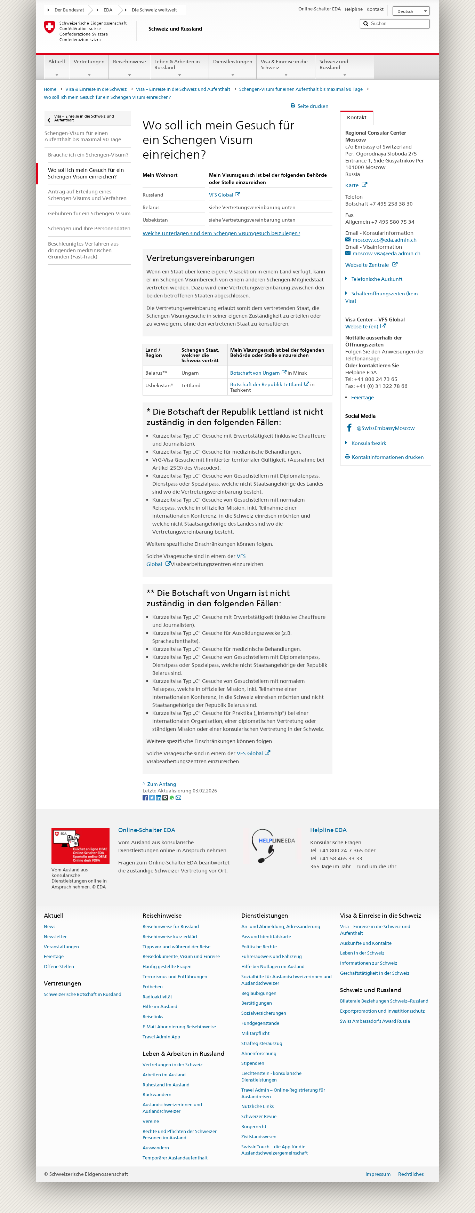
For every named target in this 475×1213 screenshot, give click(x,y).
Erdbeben (153, 986)
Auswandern (156, 1148)
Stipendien (252, 1063)
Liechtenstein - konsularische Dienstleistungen (271, 1077)
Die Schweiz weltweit (154, 10)
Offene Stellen (59, 966)
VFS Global (221, 195)
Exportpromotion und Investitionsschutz (382, 1011)
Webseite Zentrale (367, 265)
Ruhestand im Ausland (166, 1084)
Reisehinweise (129, 61)
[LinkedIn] (159, 797)
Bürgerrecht (253, 1126)
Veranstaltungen (61, 946)
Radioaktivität (157, 996)
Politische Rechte (259, 946)
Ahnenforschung (258, 1053)
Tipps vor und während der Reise (176, 946)
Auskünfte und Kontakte (366, 943)
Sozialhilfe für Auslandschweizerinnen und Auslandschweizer (286, 980)
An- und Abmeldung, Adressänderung (280, 926)
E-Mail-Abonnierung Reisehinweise (179, 1026)
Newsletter (55, 936)
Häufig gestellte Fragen (167, 966)
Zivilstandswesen (258, 1136)
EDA (108, 10)
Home (50, 89)
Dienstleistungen (232, 61)
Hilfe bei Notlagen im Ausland (273, 966)
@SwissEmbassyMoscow (385, 428)
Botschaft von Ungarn (255, 373)
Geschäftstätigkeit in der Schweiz (375, 973)
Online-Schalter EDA (146, 830)
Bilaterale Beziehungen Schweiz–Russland (384, 1001)
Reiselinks (153, 1017)
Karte (352, 185)
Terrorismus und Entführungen (175, 976)
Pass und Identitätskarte (266, 936)
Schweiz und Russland (334, 64)
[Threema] (165, 797)
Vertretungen (89, 61)
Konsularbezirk (368, 443)
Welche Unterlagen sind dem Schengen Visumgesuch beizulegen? (221, 233)
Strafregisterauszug (261, 1043)
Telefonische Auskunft (376, 279)
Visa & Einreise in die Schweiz (284, 64)
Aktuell (56, 61)
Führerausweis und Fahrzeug (271, 956)
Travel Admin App (161, 1036)
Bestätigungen (256, 1003)
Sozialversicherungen (263, 1013)
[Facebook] (146, 797)
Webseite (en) (361, 326)
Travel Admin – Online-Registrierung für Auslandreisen (283, 1093)
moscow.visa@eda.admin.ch (386, 253)
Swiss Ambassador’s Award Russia (375, 1021)
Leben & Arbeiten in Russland (177, 64)
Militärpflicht (255, 1033)
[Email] (178, 797)
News (49, 926)
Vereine (151, 1121)
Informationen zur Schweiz (368, 963)
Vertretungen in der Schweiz (173, 1064)
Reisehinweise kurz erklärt (170, 936)
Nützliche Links (257, 1106)
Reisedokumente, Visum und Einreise (181, 956)
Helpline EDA (328, 830)
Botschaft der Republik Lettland (266, 384)
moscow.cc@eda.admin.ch (385, 240)
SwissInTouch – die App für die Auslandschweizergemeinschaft (274, 1150)
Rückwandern (157, 1095)
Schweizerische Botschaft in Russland (82, 994)
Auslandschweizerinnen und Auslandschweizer (172, 1108)
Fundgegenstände (260, 1023)
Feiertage (362, 397)
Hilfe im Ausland (160, 1006)
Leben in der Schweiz (362, 953)
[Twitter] (152, 797)
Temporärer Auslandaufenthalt (175, 1157)
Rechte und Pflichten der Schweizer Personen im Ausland (180, 1135)
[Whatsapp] (172, 797)
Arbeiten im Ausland (164, 1074)
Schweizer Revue (258, 1116)
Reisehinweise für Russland (171, 926)
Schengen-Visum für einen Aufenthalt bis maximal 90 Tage (301, 89)
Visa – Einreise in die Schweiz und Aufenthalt (183, 89)
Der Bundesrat (69, 10)
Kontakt (353, 117)
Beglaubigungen (258, 993)
